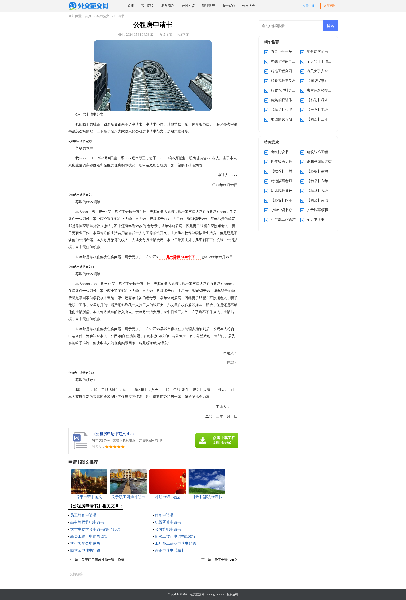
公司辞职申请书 (168, 529)
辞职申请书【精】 (170, 550)
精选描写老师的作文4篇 (289, 181)
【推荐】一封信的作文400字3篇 (296, 171)
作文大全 (248, 6)
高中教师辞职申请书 (87, 522)
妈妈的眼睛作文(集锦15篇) (291, 100)
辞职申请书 (164, 515)
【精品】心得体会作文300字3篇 (296, 110)
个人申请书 (315, 219)
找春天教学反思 (283, 81)
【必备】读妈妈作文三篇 (326, 171)
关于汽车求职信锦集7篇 (325, 210)
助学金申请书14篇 (85, 550)
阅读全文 (165, 34)
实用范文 (147, 6)
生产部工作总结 (283, 219)
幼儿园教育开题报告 (287, 190)
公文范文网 (197, 594)
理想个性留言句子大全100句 (293, 61)
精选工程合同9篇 (284, 71)
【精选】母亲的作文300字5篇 (330, 100)
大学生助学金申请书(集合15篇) (95, 529)
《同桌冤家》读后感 (323, 81)
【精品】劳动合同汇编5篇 (327, 200)
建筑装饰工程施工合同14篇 (328, 152)
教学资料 (168, 6)
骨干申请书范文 (226, 560)
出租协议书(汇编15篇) (288, 152)
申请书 (119, 16)
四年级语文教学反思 (287, 162)
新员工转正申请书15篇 (89, 536)
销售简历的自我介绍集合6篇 (329, 52)
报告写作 (228, 6)
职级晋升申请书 (168, 522)
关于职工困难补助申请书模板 (103, 560)
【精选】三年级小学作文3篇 (329, 119)
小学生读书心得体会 (287, 210)
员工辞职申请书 (83, 515)
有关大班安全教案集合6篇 (327, 71)
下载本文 (182, 34)
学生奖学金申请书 (85, 543)
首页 (131, 6)
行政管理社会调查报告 (288, 90)
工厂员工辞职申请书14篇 (175, 543)
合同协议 (188, 6)
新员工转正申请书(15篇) (175, 536)
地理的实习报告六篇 (287, 119)
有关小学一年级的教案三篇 (292, 52)
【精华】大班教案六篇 (324, 190)
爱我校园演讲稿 (319, 162)
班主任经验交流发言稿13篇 (328, 90)
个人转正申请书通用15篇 (326, 61)
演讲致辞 (208, 6)
